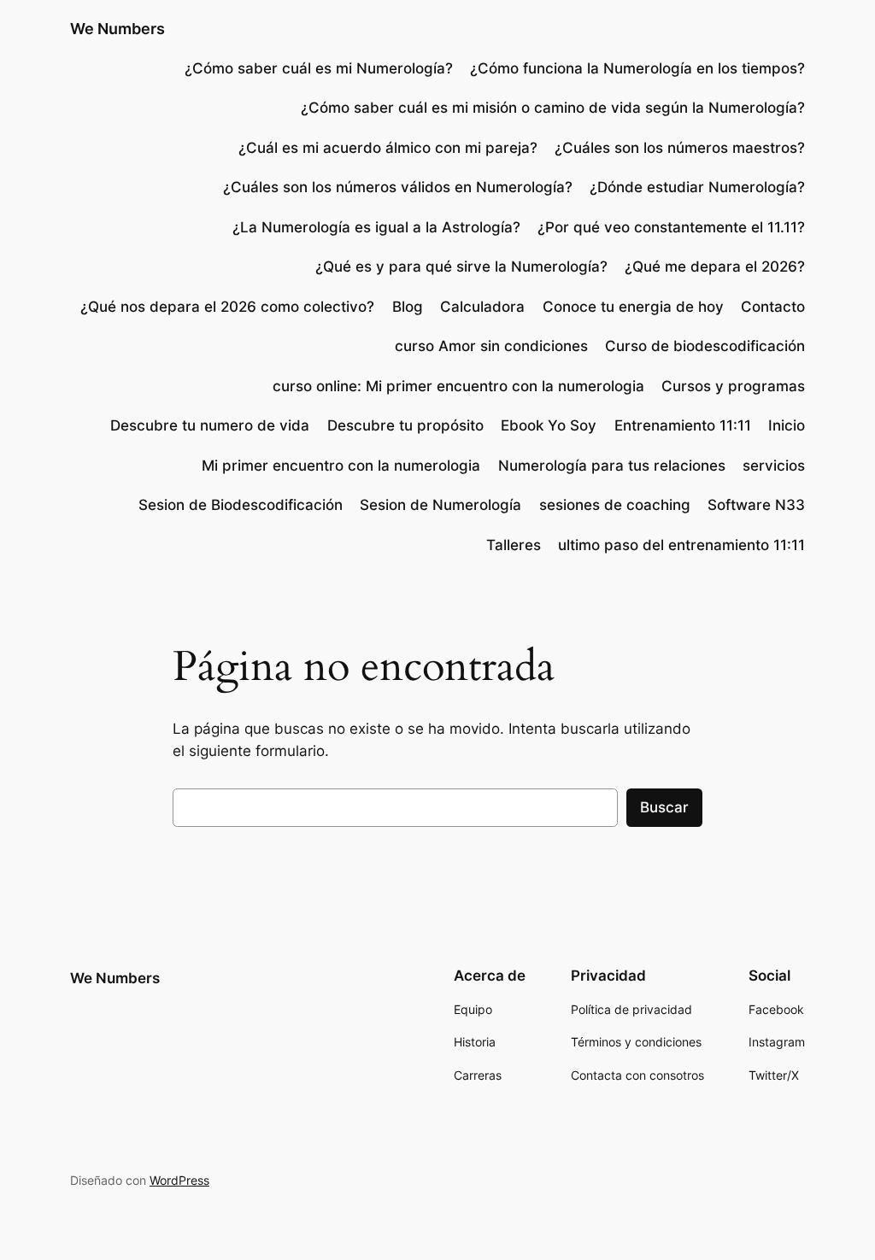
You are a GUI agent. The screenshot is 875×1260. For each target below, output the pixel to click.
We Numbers (117, 29)
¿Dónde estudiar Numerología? (697, 187)
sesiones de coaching (614, 504)
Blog (407, 306)
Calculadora (482, 306)
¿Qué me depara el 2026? (715, 266)
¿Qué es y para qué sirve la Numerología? (461, 266)
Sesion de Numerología (440, 504)
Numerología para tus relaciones (611, 465)
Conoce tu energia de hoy (633, 306)
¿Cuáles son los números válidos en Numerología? (398, 187)
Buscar (664, 807)
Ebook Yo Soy (548, 425)
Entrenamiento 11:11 (682, 425)
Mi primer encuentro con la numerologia (341, 465)
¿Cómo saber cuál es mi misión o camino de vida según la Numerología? (553, 107)
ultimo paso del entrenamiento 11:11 (681, 545)
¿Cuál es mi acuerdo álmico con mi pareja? (387, 147)
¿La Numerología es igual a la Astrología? (376, 227)
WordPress (179, 1180)
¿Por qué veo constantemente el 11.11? (671, 227)
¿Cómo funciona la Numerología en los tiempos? (637, 68)
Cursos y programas (733, 386)
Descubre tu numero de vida (209, 425)
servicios (774, 465)
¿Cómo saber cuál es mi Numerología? (316, 68)
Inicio (786, 425)
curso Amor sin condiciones (491, 346)
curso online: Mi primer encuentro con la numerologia (458, 386)
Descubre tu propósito (405, 425)
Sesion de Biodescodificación (240, 504)
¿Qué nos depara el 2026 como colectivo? (227, 306)
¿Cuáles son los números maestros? (680, 147)
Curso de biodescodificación (705, 346)
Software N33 (756, 504)
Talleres (513, 545)
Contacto (773, 306)
